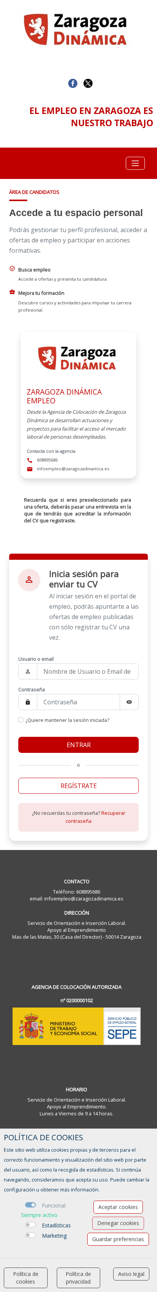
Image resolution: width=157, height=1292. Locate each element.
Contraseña (31, 689)
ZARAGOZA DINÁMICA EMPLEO (64, 396)
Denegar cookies (118, 1223)
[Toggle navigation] (135, 163)
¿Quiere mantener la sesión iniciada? (67, 720)
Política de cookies (25, 1277)
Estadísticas (56, 1225)
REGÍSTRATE (79, 786)
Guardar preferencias (118, 1239)
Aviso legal (131, 1273)
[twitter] (88, 82)
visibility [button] (129, 702)
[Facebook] (72, 82)
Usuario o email (36, 658)
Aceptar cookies (118, 1207)
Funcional (54, 1205)
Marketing (54, 1235)
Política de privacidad (78, 1277)
